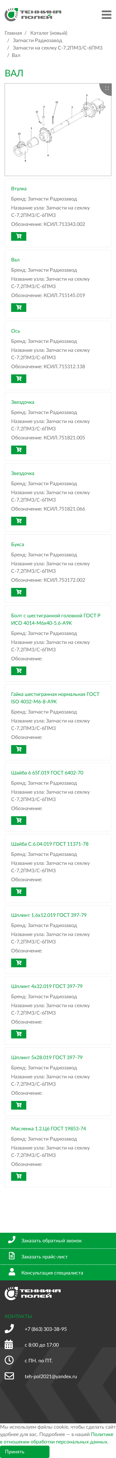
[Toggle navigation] (106, 15)
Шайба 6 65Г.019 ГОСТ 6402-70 (47, 772)
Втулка (19, 188)
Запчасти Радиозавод (37, 40)
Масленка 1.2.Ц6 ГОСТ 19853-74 (48, 1128)
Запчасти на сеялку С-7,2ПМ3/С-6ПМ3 (57, 47)
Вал (15, 259)
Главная (13, 33)
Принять (14, 1451)
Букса (17, 544)
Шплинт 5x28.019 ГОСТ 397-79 (47, 1057)
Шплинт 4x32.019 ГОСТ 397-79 (47, 986)
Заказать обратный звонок (51, 1240)
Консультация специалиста (52, 1272)
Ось (15, 331)
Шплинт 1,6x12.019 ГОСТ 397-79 (49, 915)
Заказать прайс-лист (44, 1256)
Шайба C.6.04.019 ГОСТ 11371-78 (49, 844)
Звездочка (22, 402)
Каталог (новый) (48, 33)
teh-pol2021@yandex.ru (51, 1376)
